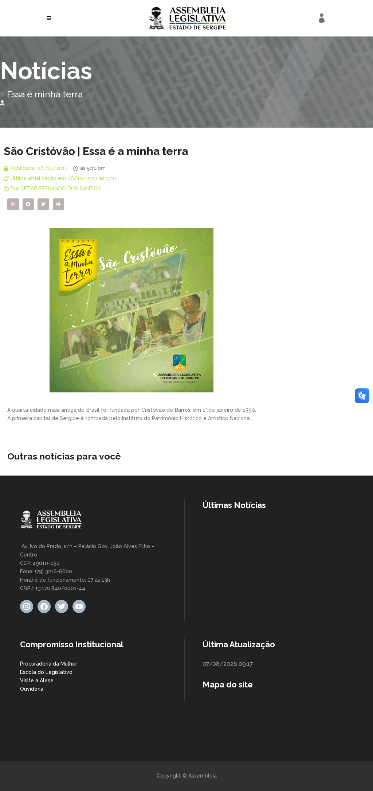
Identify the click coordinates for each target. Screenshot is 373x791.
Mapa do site (228, 684)
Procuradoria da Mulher (48, 664)
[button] (13, 204)
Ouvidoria (31, 689)
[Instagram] (26, 606)
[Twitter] (61, 606)
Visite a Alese (37, 680)
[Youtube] (79, 606)
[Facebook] (44, 606)
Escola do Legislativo (46, 672)
